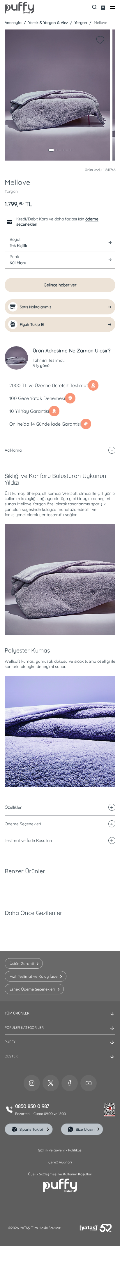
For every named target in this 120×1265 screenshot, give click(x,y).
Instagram (32, 1083)
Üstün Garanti (22, 963)
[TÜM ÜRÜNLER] (60, 1018)
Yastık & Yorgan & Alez (47, 22)
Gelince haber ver (60, 285)
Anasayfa (13, 22)
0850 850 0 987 (32, 1106)
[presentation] (60, 623)
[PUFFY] (60, 1046)
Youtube (88, 1083)
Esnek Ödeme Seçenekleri (32, 989)
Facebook (69, 1083)
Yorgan (80, 22)
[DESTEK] (60, 1061)
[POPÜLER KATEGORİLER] (60, 1032)
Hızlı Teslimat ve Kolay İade (33, 976)
